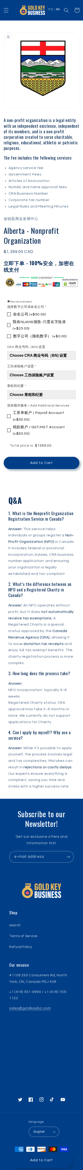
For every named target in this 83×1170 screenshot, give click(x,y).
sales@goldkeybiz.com (30, 1008)
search (15, 925)
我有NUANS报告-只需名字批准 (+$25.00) (39, 325)
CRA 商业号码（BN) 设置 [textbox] (26, 347)
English (39, 1131)
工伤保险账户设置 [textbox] (21, 366)
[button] (6, 10)
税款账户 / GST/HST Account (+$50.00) (39, 430)
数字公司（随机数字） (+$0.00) (40, 336)
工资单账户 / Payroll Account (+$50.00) (38, 416)
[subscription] (68, 856)
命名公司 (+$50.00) (29, 314)
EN (58, 9)
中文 (50, 9)
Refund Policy (20, 947)
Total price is (31, 445)
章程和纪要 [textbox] (16, 386)
